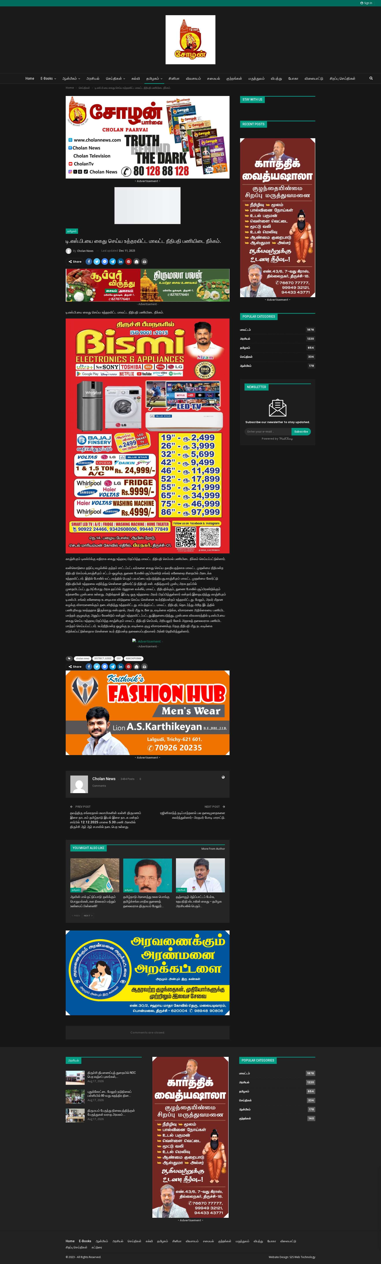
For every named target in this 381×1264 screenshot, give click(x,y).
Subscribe (301, 431)
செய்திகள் (114, 78)
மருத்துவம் (256, 78)
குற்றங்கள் (234, 78)
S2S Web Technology (302, 1257)
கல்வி (136, 78)
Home (29, 78)
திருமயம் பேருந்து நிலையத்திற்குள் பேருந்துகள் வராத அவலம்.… (111, 1113)
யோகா (293, 78)
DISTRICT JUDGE (103, 658)
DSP (119, 658)
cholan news (82, 658)
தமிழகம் (152, 78)
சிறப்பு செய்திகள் (343, 78)
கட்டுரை (97, 1247)
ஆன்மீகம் (69, 78)
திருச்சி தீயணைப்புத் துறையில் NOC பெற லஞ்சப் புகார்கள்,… (112, 1075)
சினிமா (174, 78)
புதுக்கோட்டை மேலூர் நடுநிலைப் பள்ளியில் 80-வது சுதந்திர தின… (110, 1094)
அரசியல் (93, 78)
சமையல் (213, 78)
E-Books (47, 78)
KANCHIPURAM (133, 658)
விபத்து (276, 78)
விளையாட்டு (314, 78)
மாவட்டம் (245, 330)
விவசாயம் (193, 78)
